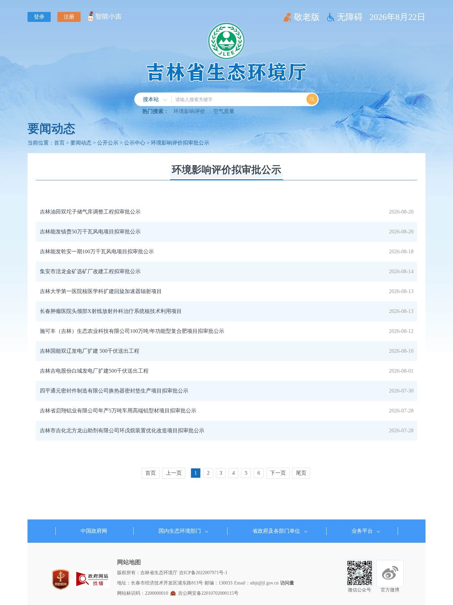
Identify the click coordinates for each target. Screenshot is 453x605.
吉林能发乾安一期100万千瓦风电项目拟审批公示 (97, 251)
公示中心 (134, 143)
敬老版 (307, 17)
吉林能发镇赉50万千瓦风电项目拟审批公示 (90, 231)
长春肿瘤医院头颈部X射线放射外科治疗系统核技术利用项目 (111, 311)
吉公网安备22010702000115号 (208, 593)
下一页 (278, 473)
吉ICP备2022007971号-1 (203, 572)
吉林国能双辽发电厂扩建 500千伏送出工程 (89, 351)
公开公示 (107, 143)
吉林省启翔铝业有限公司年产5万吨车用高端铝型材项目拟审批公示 (118, 410)
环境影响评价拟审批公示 (180, 143)
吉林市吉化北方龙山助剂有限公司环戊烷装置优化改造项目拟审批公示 (122, 430)
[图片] (92, 579)
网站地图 (129, 562)
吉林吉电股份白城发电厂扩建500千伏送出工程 (94, 371)
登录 (39, 17)
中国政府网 (94, 531)
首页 (59, 143)
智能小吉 (108, 16)
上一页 (174, 473)
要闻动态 (51, 128)
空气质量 (223, 111)
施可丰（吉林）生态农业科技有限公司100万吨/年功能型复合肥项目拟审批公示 (132, 331)
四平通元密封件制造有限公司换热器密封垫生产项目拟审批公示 (114, 390)
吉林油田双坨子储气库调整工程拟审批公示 (90, 211)
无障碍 (350, 17)
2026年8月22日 (397, 17)
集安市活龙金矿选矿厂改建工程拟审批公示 (90, 271)
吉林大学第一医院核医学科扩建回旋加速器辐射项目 (101, 291)
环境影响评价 (189, 111)
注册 (69, 17)
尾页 (301, 473)
